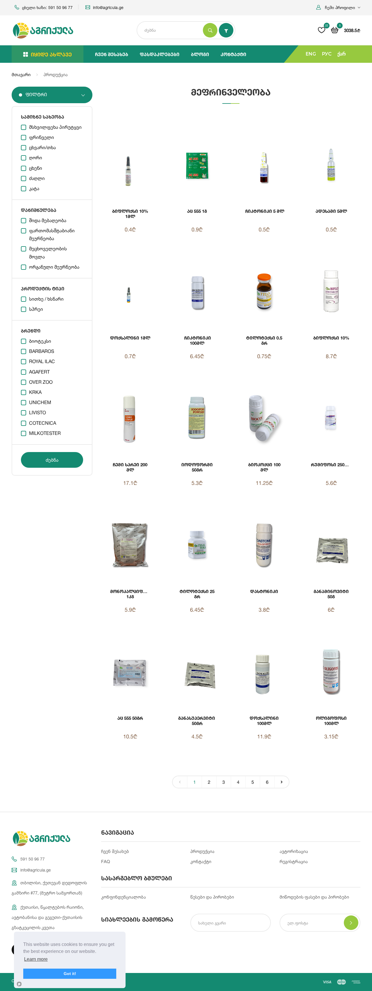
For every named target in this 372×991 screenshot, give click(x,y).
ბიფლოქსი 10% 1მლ (130, 213)
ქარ (341, 54)
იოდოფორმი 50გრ (197, 467)
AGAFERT (39, 372)
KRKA (35, 392)
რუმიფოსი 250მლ (331, 464)
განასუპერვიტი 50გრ (197, 720)
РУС (327, 54)
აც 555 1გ (197, 211)
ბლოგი (200, 54)
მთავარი (21, 74)
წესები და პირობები (212, 897)
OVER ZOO (41, 382)
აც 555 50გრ (130, 718)
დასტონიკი (264, 591)
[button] (338, 7)
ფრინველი (41, 137)
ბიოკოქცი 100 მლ (264, 467)
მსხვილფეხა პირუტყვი (55, 127)
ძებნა (52, 460)
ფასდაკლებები (159, 54)
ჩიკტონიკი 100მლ (197, 340)
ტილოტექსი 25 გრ (197, 594)
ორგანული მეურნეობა (54, 267)
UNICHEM (40, 402)
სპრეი (36, 309)
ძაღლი (37, 178)
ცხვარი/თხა (42, 147)
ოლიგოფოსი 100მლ (331, 720)
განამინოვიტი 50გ (331, 594)
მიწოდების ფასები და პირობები (314, 897)
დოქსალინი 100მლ (264, 720)
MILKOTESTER (45, 433)
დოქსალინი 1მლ (130, 337)
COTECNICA (42, 423)
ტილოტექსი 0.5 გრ (264, 340)
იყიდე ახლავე (51, 54)
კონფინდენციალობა (123, 897)
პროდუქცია (202, 851)
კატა (34, 188)
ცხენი (35, 168)
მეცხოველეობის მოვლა (48, 252)
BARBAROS (41, 351)
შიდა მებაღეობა (47, 220)
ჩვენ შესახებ (111, 54)
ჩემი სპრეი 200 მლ (130, 467)
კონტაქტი (233, 54)
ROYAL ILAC (42, 361)
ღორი (35, 157)
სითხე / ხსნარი (46, 299)
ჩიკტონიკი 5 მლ (264, 211)
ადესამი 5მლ (331, 211)
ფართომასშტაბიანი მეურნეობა (52, 234)
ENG (311, 54)
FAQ (105, 861)
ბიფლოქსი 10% (331, 337)
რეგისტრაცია (294, 861)
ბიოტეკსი (40, 341)
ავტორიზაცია (294, 851)
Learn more (36, 959)
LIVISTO (37, 412)
